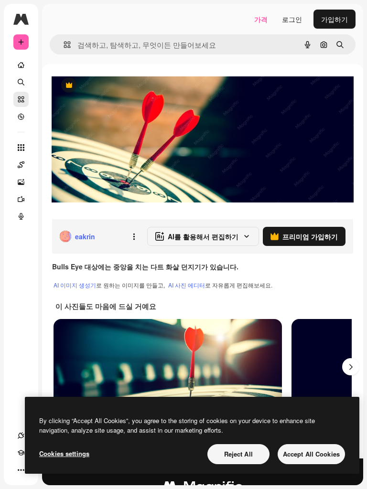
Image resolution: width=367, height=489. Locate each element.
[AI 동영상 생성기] (21, 199)
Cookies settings (64, 453)
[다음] (350, 367)
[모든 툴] (21, 147)
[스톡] (21, 99)
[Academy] (21, 452)
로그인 (292, 19)
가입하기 (334, 19)
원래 (106, 86)
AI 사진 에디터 (186, 285)
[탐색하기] (21, 116)
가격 (261, 19)
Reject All (238, 453)
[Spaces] (21, 164)
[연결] (21, 435)
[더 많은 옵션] (133, 236)
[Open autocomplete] (63, 44)
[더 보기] (21, 470)
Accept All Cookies (311, 453)
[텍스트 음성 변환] (21, 216)
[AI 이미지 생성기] (21, 182)
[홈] (21, 65)
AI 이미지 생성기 (75, 285)
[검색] (21, 82)
